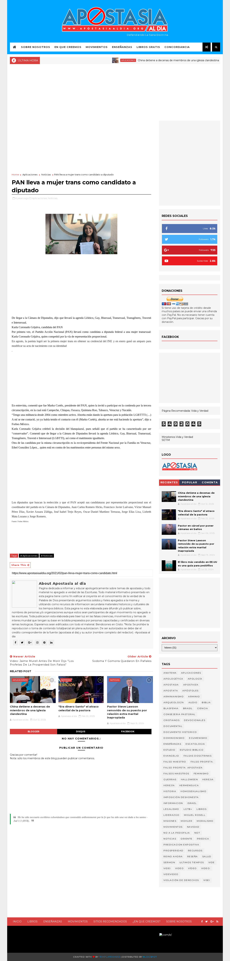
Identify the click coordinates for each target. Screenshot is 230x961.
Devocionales (194, 720)
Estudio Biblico (192, 749)
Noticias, (53, 198)
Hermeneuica (189, 785)
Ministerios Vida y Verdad (177, 437)
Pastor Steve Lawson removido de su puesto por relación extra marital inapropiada (127, 712)
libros (201, 809)
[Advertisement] (115, 92)
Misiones (170, 821)
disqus (80, 731)
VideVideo (171, 874)
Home (15, 174)
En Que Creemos (67, 47)
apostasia (171, 684)
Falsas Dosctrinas (198, 755)
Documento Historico (180, 732)
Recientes (169, 482)
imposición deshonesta (181, 797)
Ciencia (202, 708)
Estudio (169, 749)
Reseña (192, 856)
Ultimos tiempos (192, 862)
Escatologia (195, 744)
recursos (195, 850)
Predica (203, 838)
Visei (206, 880)
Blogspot (150, 956)
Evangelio (171, 755)
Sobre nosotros (179, 921)
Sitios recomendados (110, 921)
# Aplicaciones (28, 555)
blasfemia (171, 708)
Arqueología (174, 702)
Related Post (20, 671)
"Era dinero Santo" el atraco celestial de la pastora (78, 708)
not (197, 832)
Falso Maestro (175, 761)
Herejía (169, 785)
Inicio (17, 921)
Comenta (210, 482)
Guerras (170, 779)
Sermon (169, 862)
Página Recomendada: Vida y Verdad (185, 410)
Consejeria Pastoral (180, 714)
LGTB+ (188, 809)
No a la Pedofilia (177, 832)
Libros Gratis (148, 47)
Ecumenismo (198, 738)
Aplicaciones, (39, 198)
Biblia (206, 702)
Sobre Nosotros (35, 47)
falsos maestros (176, 773)
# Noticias (46, 555)
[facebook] (202, 921)
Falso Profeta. (202, 761)
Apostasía (191, 684)
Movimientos (97, 47)
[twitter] (206, 921)
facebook (127, 731)
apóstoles (190, 690)
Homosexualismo (193, 791)
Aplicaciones (115, 60)
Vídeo (192, 868)
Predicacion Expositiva (181, 844)
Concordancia (177, 47)
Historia (170, 791)
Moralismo (205, 821)
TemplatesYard (109, 956)
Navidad (193, 826)
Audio (192, 702)
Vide (211, 862)
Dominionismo (174, 738)
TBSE (156, 934)
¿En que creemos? (146, 921)
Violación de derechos (181, 880)
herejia (208, 779)
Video (179, 868)
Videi (167, 868)
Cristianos (172, 720)
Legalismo (171, 809)
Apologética (173, 678)
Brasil (188, 708)
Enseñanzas (122, 47)
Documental (173, 726)
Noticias (46, 174)
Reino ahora (173, 856)
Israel (192, 803)
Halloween (189, 779)
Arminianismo (174, 696)
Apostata (171, 690)
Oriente (186, 838)
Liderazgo (172, 815)
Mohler (186, 821)
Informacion (173, 803)
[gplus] (212, 921)
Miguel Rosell (195, 815)
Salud (206, 856)
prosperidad (173, 850)
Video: (206, 868)
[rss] (217, 921)
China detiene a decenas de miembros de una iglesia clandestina (165, 60)
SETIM (166, 440)
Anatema (170, 672)
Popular (189, 482)
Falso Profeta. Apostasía (183, 767)
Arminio (194, 696)
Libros (32, 921)
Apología (195, 678)
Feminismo (201, 773)
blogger (33, 731)
